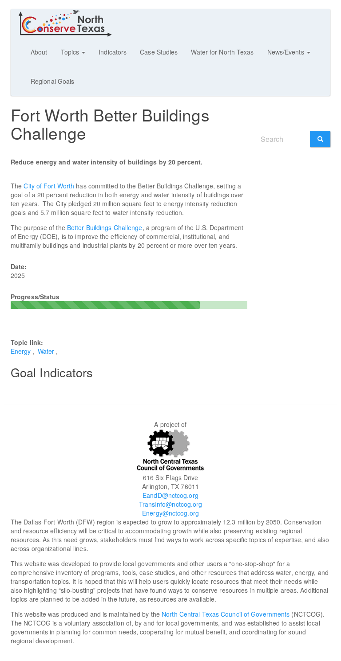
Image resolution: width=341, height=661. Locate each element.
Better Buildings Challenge (105, 227)
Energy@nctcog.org (170, 512)
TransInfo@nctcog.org (170, 504)
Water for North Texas (222, 51)
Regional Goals (52, 81)
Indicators (113, 51)
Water (46, 351)
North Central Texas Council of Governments (225, 614)
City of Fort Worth (49, 185)
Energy (21, 351)
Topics (71, 51)
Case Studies (159, 51)
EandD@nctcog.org (170, 495)
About (39, 51)
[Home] (69, 23)
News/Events (286, 51)
